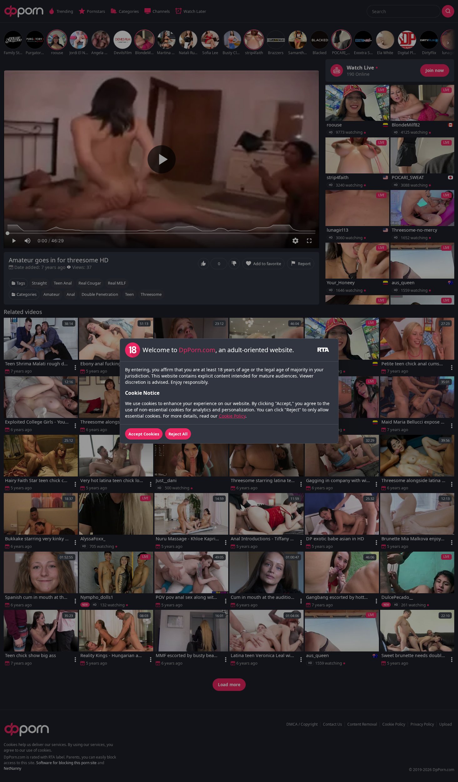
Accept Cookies (143, 434)
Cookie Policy (232, 416)
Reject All (178, 434)
